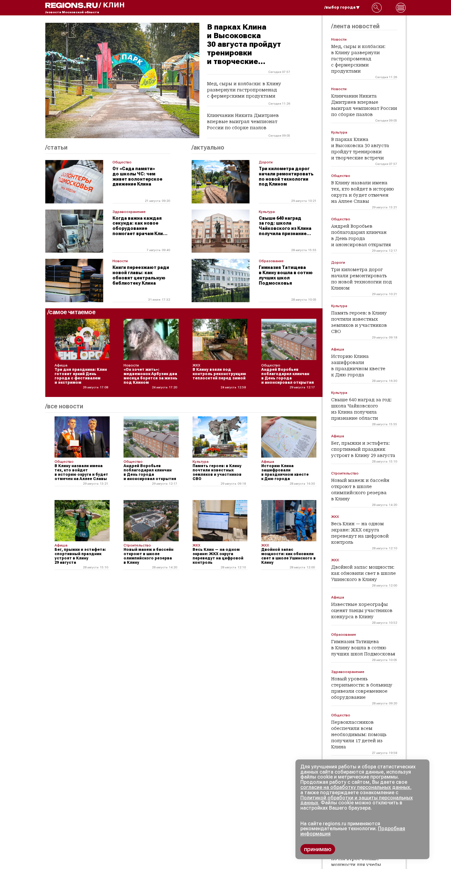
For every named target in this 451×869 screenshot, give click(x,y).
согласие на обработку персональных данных (355, 787)
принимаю (317, 849)
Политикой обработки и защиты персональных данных (356, 800)
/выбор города (340, 7)
